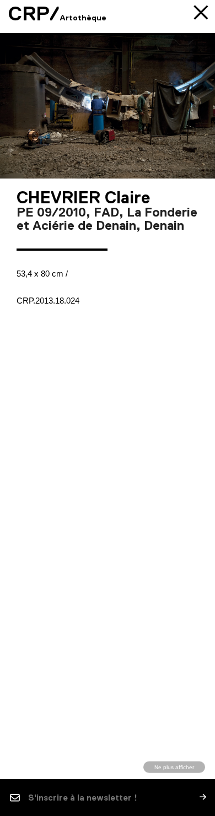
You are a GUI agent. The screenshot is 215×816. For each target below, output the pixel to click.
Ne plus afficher (174, 767)
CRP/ (34, 14)
